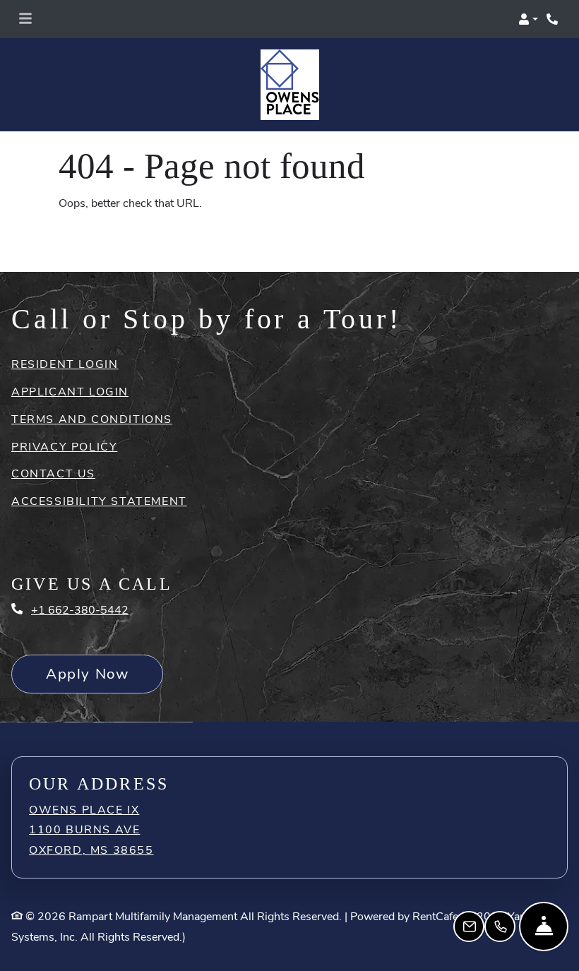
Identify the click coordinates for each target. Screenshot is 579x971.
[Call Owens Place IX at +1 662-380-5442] (553, 19)
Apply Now (104, 638)
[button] (528, 19)
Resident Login (64, 329)
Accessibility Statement (99, 466)
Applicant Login (70, 356)
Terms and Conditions (91, 384)
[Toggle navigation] (25, 19)
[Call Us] (499, 926)
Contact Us (53, 438)
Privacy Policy (64, 411)
